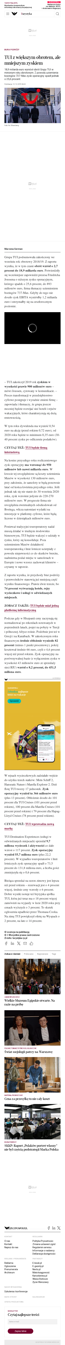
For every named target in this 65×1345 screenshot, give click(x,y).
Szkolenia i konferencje (16, 1291)
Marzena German (13, 249)
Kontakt (8, 1244)
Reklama (8, 1263)
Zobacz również (12, 954)
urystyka (26, 13)
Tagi (54, 954)
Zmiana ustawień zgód (43, 1244)
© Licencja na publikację (17, 932)
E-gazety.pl (38, 1266)
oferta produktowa (14, 1302)
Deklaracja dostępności (43, 1253)
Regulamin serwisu (41, 1247)
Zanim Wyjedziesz (12, 997)
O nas (7, 1241)
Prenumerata (11, 1269)
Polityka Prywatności (42, 1241)
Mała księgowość (41, 1272)
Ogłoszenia (10, 1266)
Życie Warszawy (40, 1282)
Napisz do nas (11, 1247)
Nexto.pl (36, 1269)
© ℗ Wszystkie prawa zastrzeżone (22, 935)
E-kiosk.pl (37, 1263)
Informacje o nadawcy (43, 1250)
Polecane (28, 954)
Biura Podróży (11, 50)
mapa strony (10, 1297)
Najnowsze (42, 954)
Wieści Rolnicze (40, 1279)
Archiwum (9, 1272)
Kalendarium (38, 1297)
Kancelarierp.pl (39, 1275)
